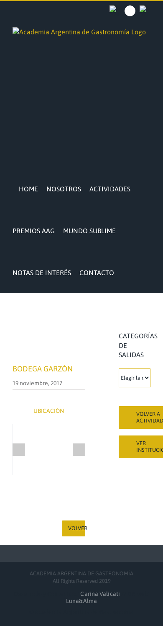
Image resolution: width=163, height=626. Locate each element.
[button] (124, 272)
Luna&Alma (81, 601)
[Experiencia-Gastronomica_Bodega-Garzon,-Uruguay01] (49, 449)
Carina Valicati (100, 593)
